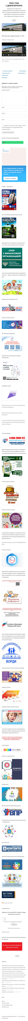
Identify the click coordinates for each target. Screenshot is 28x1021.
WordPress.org (5, 1006)
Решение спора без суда (8, 991)
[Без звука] (22, 55)
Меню (14, 20)
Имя (3, 107)
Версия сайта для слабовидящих (14, 142)
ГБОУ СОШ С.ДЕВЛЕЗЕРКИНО (14, 4)
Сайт (3, 119)
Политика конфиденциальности (9, 1016)
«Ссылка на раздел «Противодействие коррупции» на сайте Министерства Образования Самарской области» (13, 422)
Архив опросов (5, 932)
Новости (6, 61)
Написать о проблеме (10, 178)
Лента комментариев (7, 1005)
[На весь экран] (24, 55)
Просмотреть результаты (14, 928)
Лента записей (5, 1003)
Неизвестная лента (8, 902)
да (5, 918)
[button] (14, 49)
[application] (14, 49)
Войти (3, 1001)
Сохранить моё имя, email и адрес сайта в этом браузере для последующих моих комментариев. (14, 127)
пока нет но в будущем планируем (13, 921)
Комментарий (6, 90)
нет (5, 920)
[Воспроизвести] (3, 55)
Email (4, 113)
